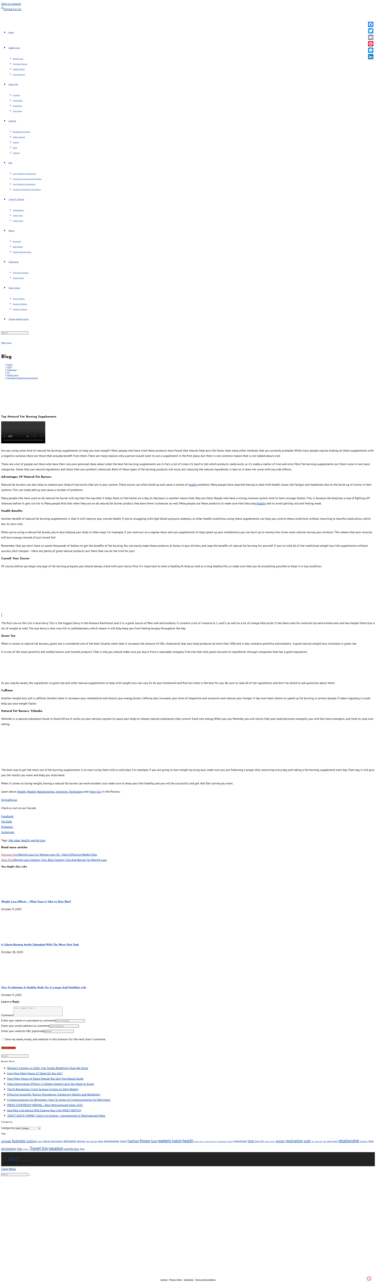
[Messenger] (370, 50)
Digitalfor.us (9, 800)
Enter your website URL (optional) (22, 1031)
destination (69, 1141)
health (193, 485)
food (154, 1141)
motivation (294, 1140)
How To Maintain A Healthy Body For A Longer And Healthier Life (43, 987)
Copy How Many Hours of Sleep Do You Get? (34, 1073)
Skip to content (11, 4)
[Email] (370, 37)
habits (177, 1140)
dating (46, 1141)
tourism (26, 1149)
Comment (7, 1015)
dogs (100, 1141)
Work (82, 1148)
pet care (318, 1141)
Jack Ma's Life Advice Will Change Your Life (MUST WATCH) (44, 1110)
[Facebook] (370, 24)
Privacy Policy (14, 1158)
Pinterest (7, 827)
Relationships (46, 791)
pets (324, 1142)
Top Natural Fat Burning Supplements (22, 378)
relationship (349, 1140)
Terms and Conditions (205, 1280)
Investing (62, 791)
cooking (39, 1142)
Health (21, 791)
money (280, 1141)
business (18, 1140)
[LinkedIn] (370, 56)
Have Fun (95, 791)
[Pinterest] (370, 44)
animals (6, 1141)
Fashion (133, 1141)
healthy (261, 503)
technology (8, 1149)
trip (45, 1148)
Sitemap (12, 1159)
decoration (57, 1141)
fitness (145, 1140)
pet (313, 1141)
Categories (8, 1128)
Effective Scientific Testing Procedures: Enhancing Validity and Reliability (53, 1094)
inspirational (221, 1141)
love (251, 1141)
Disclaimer (189, 1280)
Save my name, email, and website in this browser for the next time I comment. (55, 1039)
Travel (35, 1148)
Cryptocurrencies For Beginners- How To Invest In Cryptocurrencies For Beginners (58, 1100)
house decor (199, 1141)
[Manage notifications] (369, 1278)
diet (87, 1141)
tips (19, 1149)
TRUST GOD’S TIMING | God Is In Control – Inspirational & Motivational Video (56, 1115)
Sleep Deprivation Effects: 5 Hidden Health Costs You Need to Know (50, 1084)
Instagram (7, 832)
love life (259, 1141)
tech (371, 1141)
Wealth (31, 791)
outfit (307, 1141)
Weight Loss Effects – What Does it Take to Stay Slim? (36, 902)
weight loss (38, 840)
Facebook (7, 816)
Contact (164, 1280)
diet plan (14, 840)
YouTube (6, 821)
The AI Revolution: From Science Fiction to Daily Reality (42, 1089)
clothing (31, 1141)
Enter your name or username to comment (28, 1020)
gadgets (164, 1140)
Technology (76, 791)
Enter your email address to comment (25, 1026)
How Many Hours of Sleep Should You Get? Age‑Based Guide (45, 1078)
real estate (332, 1141)
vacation (55, 1148)
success (363, 1141)
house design (210, 1141)
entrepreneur (111, 1141)
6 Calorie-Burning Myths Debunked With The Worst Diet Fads (40, 945)
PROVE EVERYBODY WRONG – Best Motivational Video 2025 (45, 1105)
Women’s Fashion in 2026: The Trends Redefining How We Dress (47, 1068)
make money (270, 1141)
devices (81, 1141)
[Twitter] (370, 31)
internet (230, 1142)
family (123, 1141)
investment (240, 1141)
